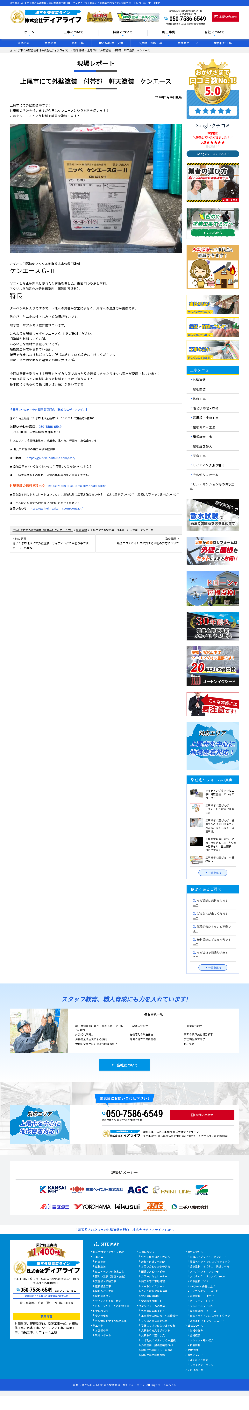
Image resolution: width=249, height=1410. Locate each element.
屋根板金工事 (223, 43)
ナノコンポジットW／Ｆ (204, 1291)
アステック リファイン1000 (207, 1276)
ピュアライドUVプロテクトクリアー (211, 1315)
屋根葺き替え (202, 446)
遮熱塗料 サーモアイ (202, 1296)
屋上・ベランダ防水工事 (109, 1271)
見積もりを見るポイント (155, 1330)
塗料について (195, 1252)
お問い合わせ (195, 1355)
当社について (127, 1064)
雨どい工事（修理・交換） (111, 1276)
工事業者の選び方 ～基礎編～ (159, 1315)
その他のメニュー (198, 1370)
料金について (101, 1311)
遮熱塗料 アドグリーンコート (207, 1321)
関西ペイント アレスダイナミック (210, 1261)
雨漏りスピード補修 (153, 1271)
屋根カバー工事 (104, 1291)
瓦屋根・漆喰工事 (150, 43)
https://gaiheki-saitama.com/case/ (51, 458)
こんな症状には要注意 (154, 1291)
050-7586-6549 (187, 18)
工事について (146, 1252)
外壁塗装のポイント (153, 1311)
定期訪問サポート (151, 1301)
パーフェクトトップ (201, 1301)
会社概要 (195, 1335)
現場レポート (103, 1335)
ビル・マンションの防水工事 (112, 1306)
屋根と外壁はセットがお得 (157, 1350)
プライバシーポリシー (203, 1365)
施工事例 (98, 1325)
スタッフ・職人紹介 (202, 1340)
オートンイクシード (153, 1286)
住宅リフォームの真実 (152, 1306)
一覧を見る (215, 872)
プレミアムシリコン (201, 1306)
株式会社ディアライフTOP (108, 1252)
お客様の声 (101, 1330)
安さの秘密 (101, 1315)
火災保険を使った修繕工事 (111, 1321)
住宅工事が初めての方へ (155, 1257)
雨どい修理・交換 (111, 43)
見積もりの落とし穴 (153, 1335)
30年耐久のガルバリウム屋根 (158, 1340)
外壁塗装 (23, 43)
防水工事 (78, 43)
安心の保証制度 (150, 1296)
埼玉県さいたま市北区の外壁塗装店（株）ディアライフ (110, 1385)
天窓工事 (199, 455)
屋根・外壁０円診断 (153, 1261)
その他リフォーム (205, 474)
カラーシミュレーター (154, 1276)
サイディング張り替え (209, 465)
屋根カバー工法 (188, 43)
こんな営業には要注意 (154, 1321)
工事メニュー (101, 1257)
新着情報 (195, 1345)
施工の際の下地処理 (153, 1281)
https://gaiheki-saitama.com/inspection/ (77, 486)
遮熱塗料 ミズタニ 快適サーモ (209, 1266)
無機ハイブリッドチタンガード (208, 1257)
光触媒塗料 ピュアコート (205, 1311)
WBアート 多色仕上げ (202, 1286)
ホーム (29, 32)
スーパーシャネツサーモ (204, 1271)
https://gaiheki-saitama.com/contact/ (56, 508)
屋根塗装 (51, 43)
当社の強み (196, 1330)
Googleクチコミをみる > (213, 154)
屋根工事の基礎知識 (153, 1355)
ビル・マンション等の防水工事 (212, 486)
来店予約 (193, 1350)
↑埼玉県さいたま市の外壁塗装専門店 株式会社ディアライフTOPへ (124, 1229)
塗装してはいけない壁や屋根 (158, 1325)
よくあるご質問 (199, 1360)
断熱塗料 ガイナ (199, 1281)
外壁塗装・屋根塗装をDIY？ (157, 1345)
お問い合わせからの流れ (155, 1266)
